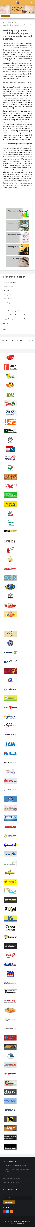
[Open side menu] (2, 2)
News (4, 329)
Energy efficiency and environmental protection (17, 319)
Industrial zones (8, 291)
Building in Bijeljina (8, 295)
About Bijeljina (7, 303)
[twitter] (7, 1211)
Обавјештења (5, 16)
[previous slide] (29, 340)
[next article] (29, 16)
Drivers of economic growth (11, 311)
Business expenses (8, 287)
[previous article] (32, 16)
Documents (6, 307)
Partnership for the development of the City (16, 315)
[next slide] (32, 340)
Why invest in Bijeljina (9, 283)
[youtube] (4, 1211)
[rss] (11, 1211)
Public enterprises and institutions (13, 299)
